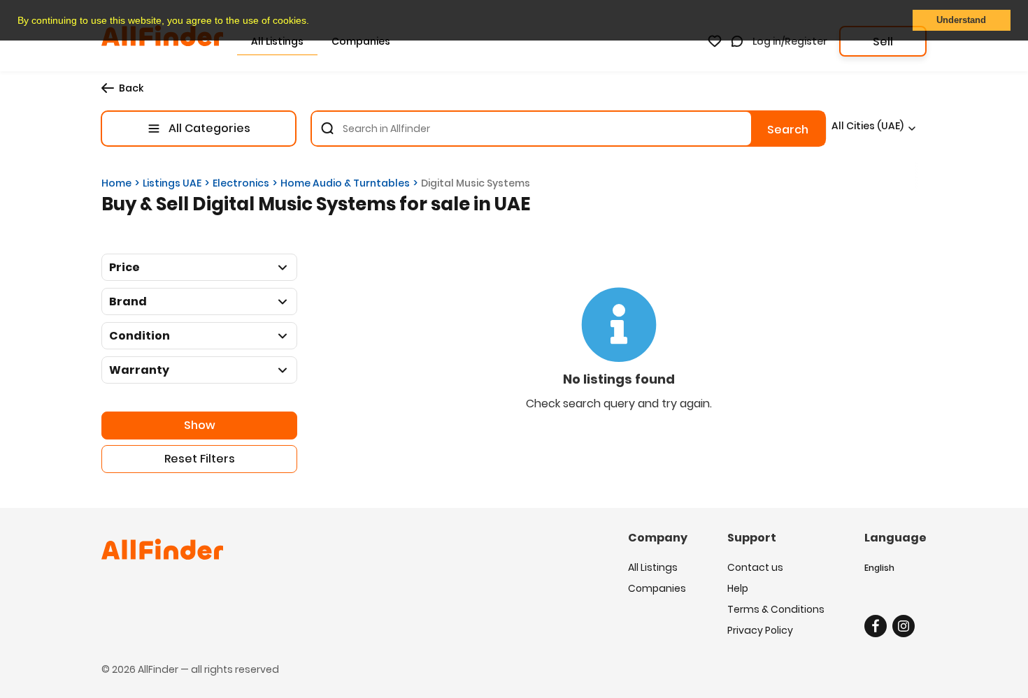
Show (199, 425)
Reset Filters (199, 459)
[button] (314, 22)
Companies (657, 588)
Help (737, 588)
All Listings (653, 567)
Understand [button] (961, 20)
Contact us (755, 567)
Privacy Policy (760, 630)
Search (787, 130)
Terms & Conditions (775, 609)
